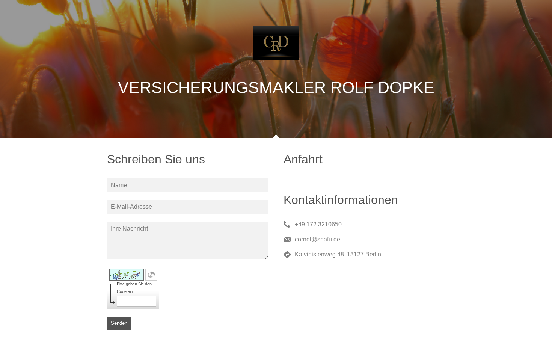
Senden (119, 323)
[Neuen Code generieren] (151, 275)
